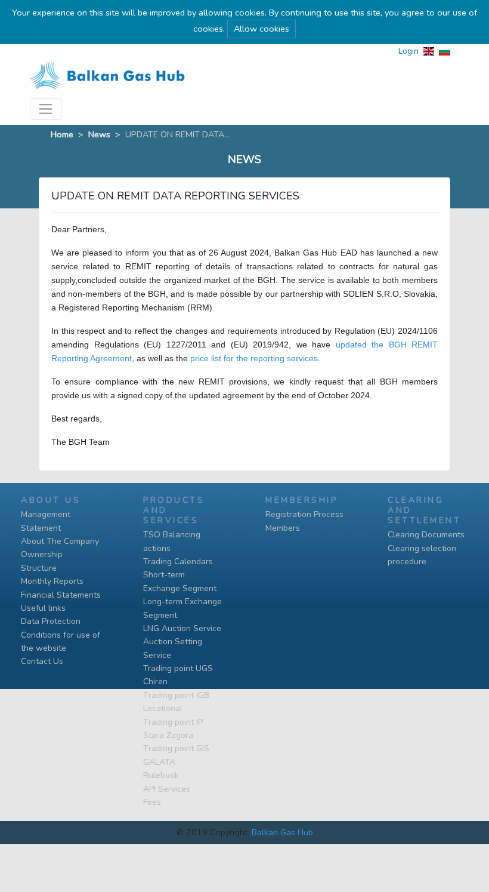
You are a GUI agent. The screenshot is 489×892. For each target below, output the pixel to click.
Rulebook (161, 775)
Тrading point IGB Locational (176, 702)
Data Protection (51, 621)
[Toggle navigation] (45, 109)
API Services (166, 789)
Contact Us (42, 661)
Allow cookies (261, 29)
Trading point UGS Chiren (178, 675)
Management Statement (45, 521)
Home (62, 134)
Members (282, 528)
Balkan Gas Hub (282, 832)
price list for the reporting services (254, 358)
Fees (152, 802)
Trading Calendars (178, 561)
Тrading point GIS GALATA (176, 755)
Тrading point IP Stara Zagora (173, 728)
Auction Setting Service (172, 648)
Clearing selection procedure (422, 555)
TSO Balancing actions (171, 541)
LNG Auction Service (182, 628)
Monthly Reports (52, 581)
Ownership (42, 554)
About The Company (60, 541)
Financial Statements (61, 595)
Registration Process (304, 514)
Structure (39, 568)
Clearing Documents (426, 534)
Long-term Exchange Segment (182, 608)
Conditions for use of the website (60, 641)
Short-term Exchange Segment (179, 581)
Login (408, 51)
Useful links (43, 608)
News (99, 134)
